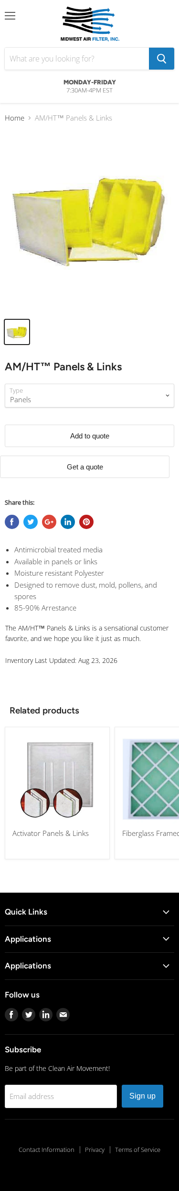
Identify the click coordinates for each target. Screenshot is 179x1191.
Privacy (95, 1149)
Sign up (142, 1096)
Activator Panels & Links (50, 833)
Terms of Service (137, 1149)
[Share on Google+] (49, 522)
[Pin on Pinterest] (86, 522)
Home (14, 118)
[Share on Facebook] (12, 522)
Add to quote (89, 436)
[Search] (161, 59)
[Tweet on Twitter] (30, 522)
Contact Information (46, 1149)
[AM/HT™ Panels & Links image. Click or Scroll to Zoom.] (89, 221)
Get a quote (85, 467)
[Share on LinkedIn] (68, 522)
